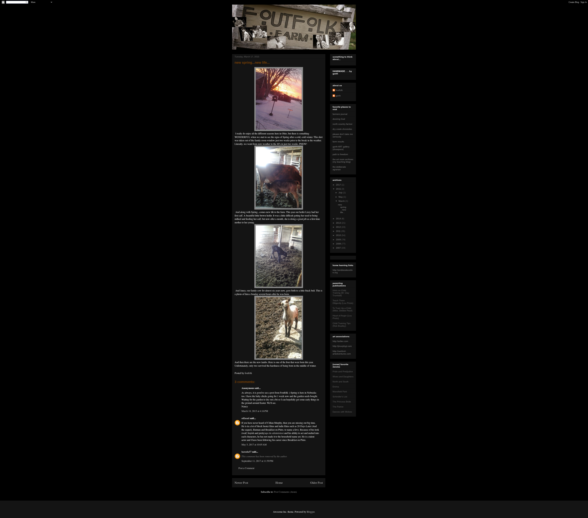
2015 (338, 189)
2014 (338, 218)
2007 (338, 248)
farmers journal (340, 114)
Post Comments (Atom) (285, 491)
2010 (338, 235)
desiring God (339, 119)
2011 (338, 231)
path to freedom (340, 154)
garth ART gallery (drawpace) (341, 147)
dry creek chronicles (342, 129)
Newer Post (241, 482)
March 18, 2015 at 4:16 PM (254, 411)
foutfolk (339, 90)
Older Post (316, 482)
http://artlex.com (340, 341)
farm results (338, 141)
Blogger (310, 511)
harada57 (246, 451)
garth (338, 95)
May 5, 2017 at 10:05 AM (254, 444)
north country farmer (342, 124)
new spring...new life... (342, 208)
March (342, 201)
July (341, 192)
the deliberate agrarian (339, 168)
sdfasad (245, 418)
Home (279, 482)
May (341, 197)
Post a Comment (246, 468)
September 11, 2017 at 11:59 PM (257, 460)
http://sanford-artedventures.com (342, 352)
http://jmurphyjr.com (342, 346)
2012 (338, 227)
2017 (338, 185)
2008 (338, 243)
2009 (338, 239)
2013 (338, 223)
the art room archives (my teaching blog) (343, 160)
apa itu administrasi (274, 433)
